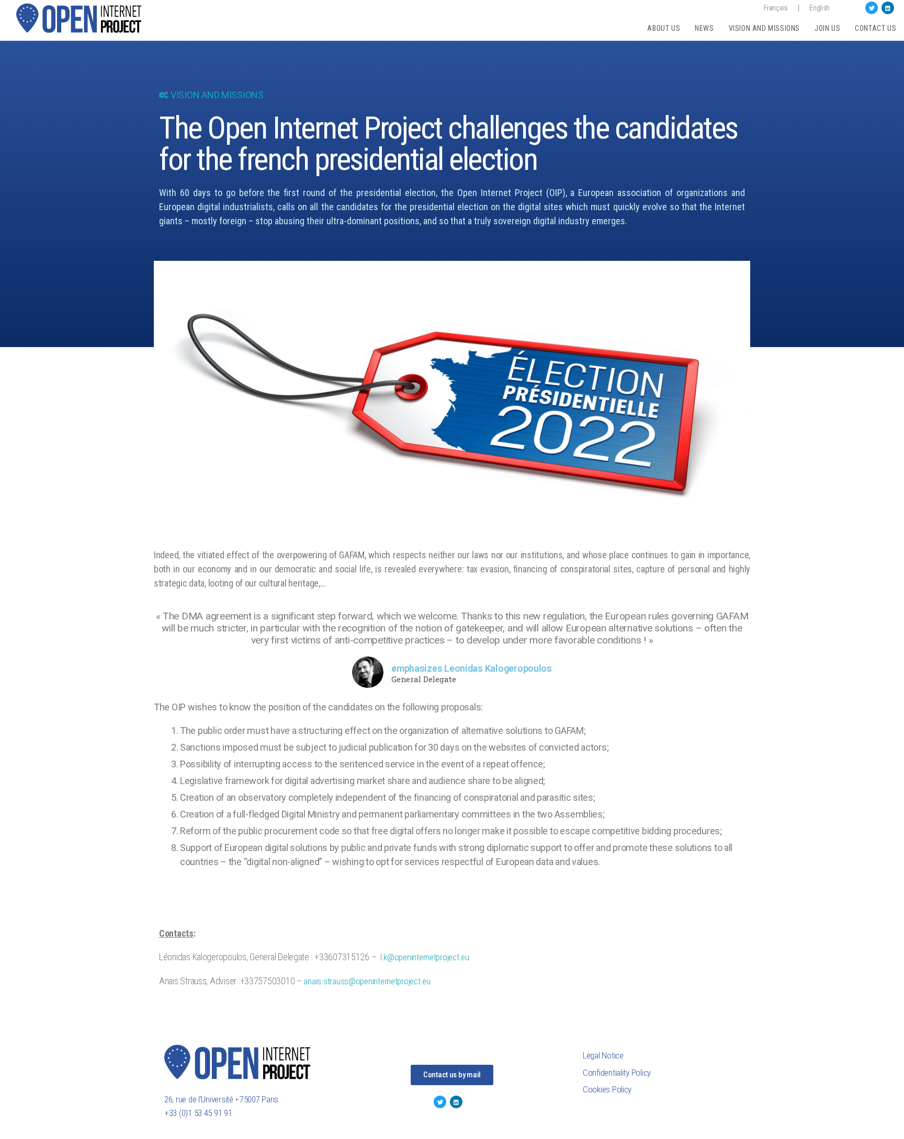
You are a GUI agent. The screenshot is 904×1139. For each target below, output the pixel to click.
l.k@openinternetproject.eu (424, 957)
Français (776, 8)
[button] (452, 1075)
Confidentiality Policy (617, 1072)
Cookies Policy (607, 1089)
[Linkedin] (888, 8)
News (704, 28)
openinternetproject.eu (393, 981)
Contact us (875, 28)
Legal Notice (603, 1055)
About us (663, 28)
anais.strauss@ (329, 981)
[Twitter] (871, 8)
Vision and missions (764, 28)
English (819, 8)
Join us (827, 28)
